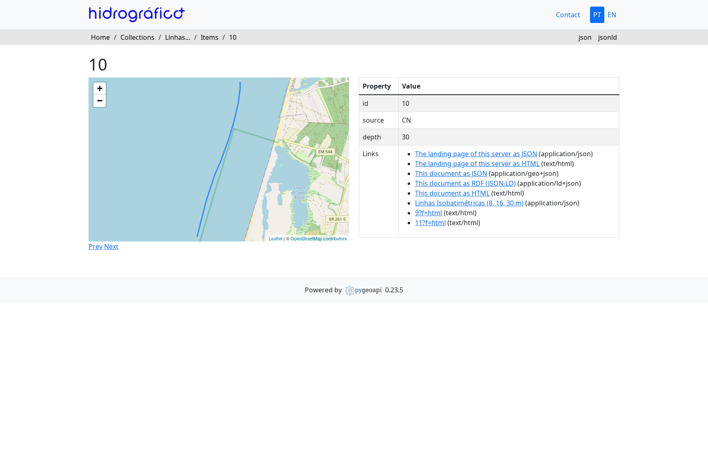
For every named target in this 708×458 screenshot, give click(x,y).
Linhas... (177, 37)
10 (232, 37)
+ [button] (99, 88)
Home (100, 37)
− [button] (99, 101)
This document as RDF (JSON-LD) (465, 183)
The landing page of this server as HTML (477, 163)
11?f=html (430, 222)
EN (612, 14)
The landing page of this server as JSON (476, 153)
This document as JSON (451, 173)
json (585, 37)
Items (209, 37)
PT (597, 14)
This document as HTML (452, 193)
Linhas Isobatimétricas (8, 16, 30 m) (469, 202)
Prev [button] (95, 246)
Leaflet (275, 238)
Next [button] (111, 246)
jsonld (607, 37)
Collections (137, 37)
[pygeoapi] (363, 289)
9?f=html (428, 212)
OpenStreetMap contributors (318, 238)
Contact (568, 14)
